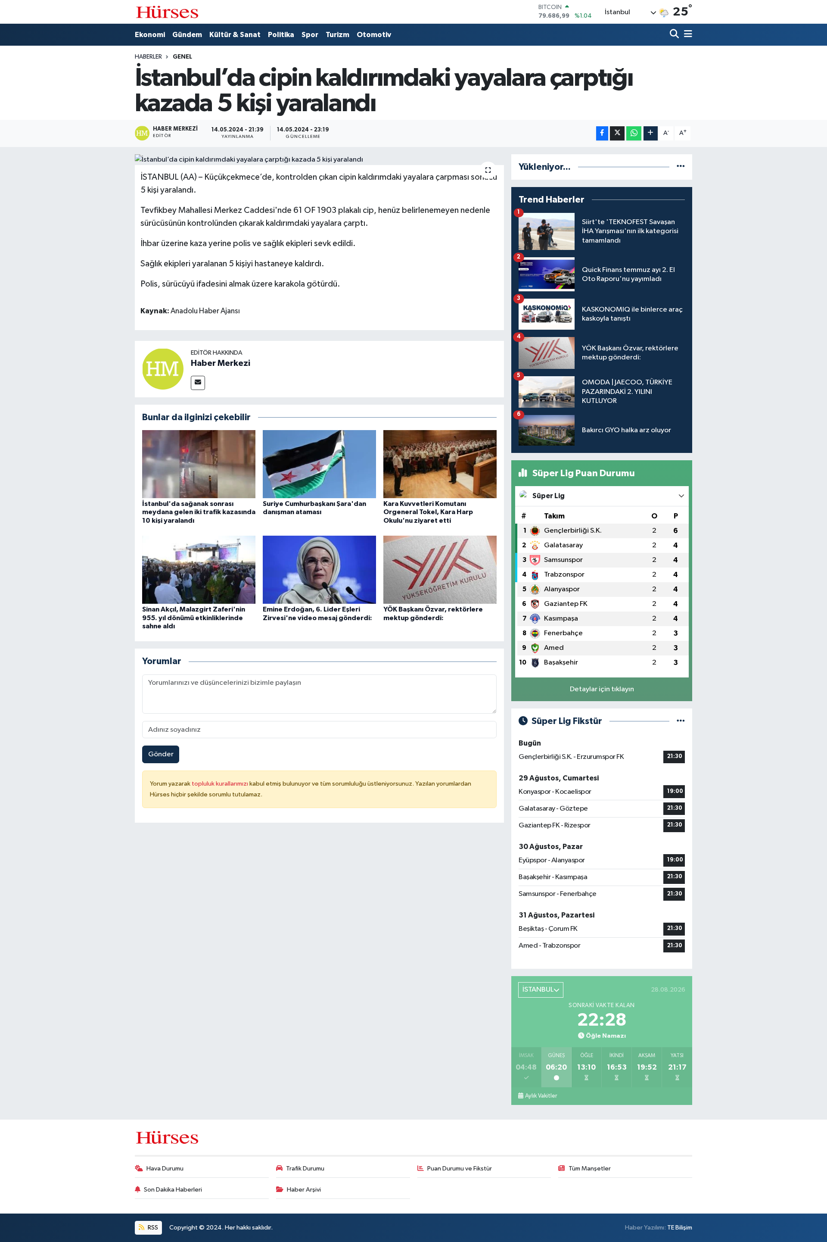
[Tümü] (681, 167)
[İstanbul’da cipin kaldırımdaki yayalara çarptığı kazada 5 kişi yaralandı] (319, 159)
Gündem (187, 34)
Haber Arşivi (304, 1189)
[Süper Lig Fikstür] (681, 721)
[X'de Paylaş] (617, 133)
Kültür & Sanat (235, 34)
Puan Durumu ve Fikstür (459, 1168)
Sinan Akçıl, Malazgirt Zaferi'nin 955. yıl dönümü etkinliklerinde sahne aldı (193, 617)
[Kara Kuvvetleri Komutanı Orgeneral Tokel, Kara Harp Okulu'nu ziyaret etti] (440, 464)
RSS (152, 1227)
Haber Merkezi (220, 363)
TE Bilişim (679, 1227)
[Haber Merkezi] (162, 368)
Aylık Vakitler (541, 1096)
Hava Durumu (164, 1168)
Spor (310, 34)
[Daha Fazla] (651, 133)
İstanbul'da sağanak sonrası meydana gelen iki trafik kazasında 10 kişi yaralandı (198, 512)
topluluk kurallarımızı (220, 783)
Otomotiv (374, 34)
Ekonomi (150, 34)
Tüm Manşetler (590, 1168)
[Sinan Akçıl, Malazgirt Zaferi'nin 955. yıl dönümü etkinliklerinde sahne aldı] (198, 569)
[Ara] (675, 34)
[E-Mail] (198, 383)
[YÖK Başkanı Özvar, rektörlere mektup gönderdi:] (440, 569)
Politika (281, 34)
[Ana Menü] (687, 34)
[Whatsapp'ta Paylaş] (633, 133)
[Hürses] (167, 12)
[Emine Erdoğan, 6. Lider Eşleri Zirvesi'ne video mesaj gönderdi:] (319, 569)
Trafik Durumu (305, 1168)
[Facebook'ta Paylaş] (602, 133)
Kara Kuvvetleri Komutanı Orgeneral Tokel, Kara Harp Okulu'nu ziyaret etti (428, 512)
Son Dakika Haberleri (173, 1189)
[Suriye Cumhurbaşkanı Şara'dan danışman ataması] (319, 464)
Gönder (161, 754)
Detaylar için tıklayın (602, 689)
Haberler (148, 57)
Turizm (337, 34)
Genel (182, 57)
